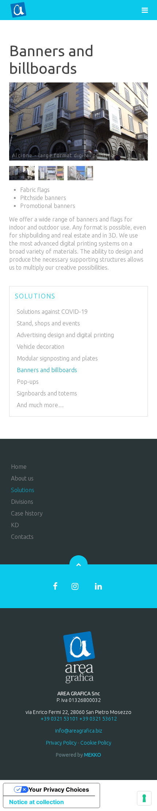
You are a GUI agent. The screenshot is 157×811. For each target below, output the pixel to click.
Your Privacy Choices (58, 789)
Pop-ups (28, 381)
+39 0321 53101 (59, 719)
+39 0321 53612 (98, 719)
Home (19, 466)
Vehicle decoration (40, 346)
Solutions (22, 490)
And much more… (40, 405)
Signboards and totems (47, 393)
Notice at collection (36, 802)
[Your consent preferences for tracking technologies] (144, 798)
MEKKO (92, 755)
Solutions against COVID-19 (52, 311)
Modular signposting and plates (57, 358)
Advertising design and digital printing (65, 335)
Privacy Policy (61, 743)
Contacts (22, 536)
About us (22, 478)
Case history (27, 513)
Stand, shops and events (48, 323)
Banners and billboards (47, 370)
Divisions (22, 501)
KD (15, 525)
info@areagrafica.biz (78, 731)
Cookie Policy (95, 743)
